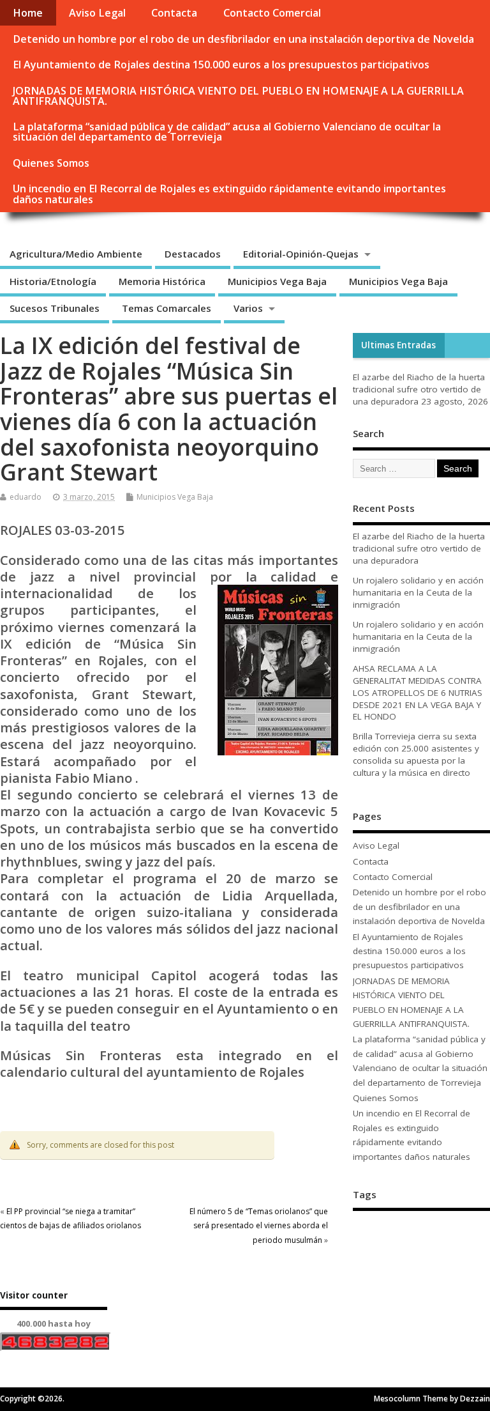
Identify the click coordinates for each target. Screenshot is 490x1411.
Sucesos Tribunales (55, 308)
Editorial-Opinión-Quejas (301, 253)
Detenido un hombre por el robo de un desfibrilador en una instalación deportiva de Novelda (243, 39)
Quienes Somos (51, 163)
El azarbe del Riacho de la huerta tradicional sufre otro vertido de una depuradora (419, 389)
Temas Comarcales (166, 308)
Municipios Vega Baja (277, 281)
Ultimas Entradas (398, 345)
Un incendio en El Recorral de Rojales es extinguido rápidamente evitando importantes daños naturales (229, 193)
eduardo (25, 496)
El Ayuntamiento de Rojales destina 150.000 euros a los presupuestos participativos (221, 65)
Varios (248, 308)
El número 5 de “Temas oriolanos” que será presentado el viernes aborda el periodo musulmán (258, 1225)
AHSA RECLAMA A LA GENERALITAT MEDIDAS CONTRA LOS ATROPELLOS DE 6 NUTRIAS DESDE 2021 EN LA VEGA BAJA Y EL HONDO (417, 693)
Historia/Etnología (53, 281)
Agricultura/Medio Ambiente (76, 253)
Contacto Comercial (272, 13)
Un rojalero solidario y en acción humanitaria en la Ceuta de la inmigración (418, 592)
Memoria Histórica (162, 281)
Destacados (193, 253)
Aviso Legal (97, 13)
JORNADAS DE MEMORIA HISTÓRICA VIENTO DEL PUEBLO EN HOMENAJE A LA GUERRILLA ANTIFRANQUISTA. (238, 96)
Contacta (174, 13)
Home (28, 13)
